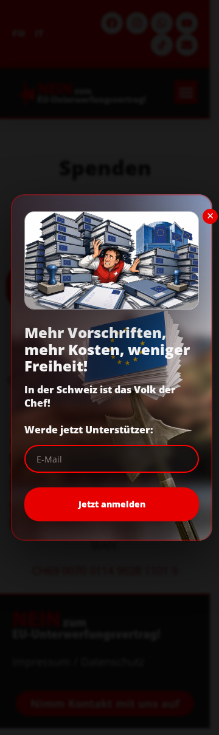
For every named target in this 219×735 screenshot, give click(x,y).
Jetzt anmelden (111, 504)
